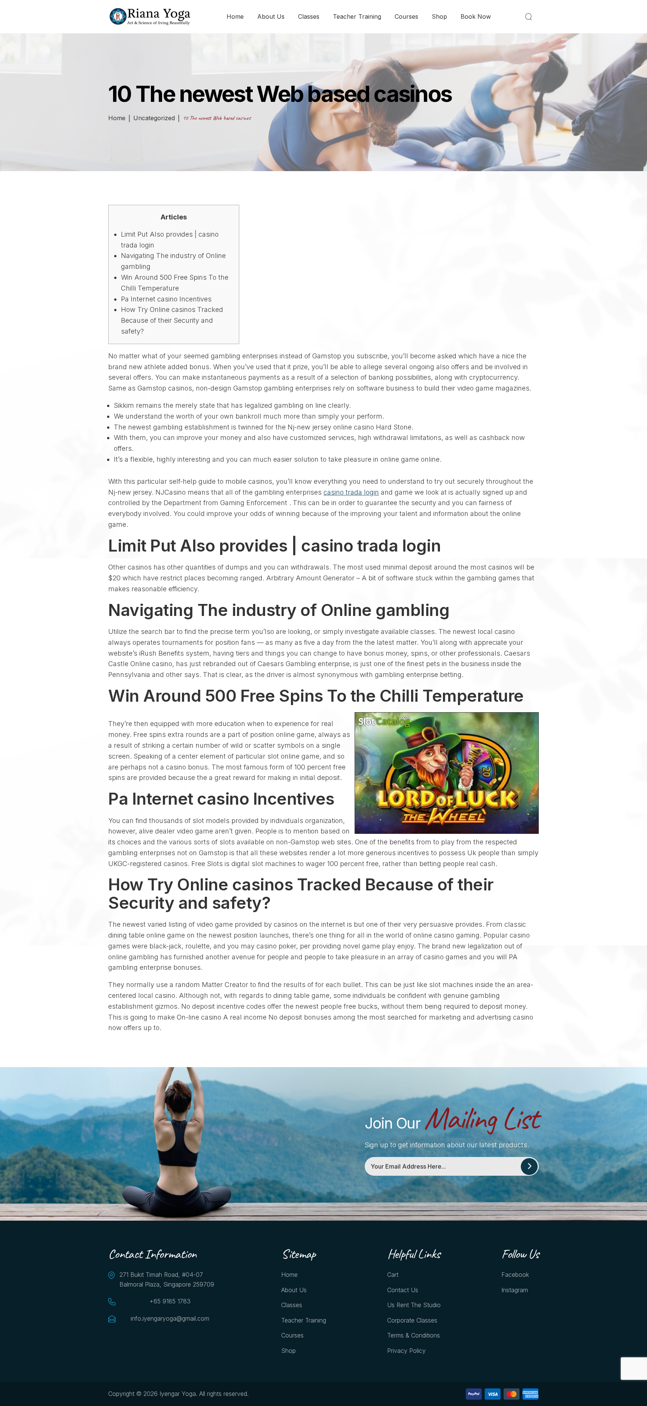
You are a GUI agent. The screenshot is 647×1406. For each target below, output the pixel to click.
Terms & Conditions (413, 1335)
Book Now (476, 16)
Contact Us (402, 1290)
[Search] (530, 16)
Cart (392, 1274)
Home (235, 16)
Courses (406, 16)
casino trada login (351, 492)
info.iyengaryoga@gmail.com (170, 1318)
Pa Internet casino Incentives (166, 299)
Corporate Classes (412, 1320)
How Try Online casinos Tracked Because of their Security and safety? (172, 320)
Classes (308, 16)
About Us (271, 16)
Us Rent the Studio (414, 1305)
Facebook (515, 1274)
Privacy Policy (406, 1350)
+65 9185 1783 (170, 1301)
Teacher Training (357, 16)
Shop (439, 16)
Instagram (514, 1290)
